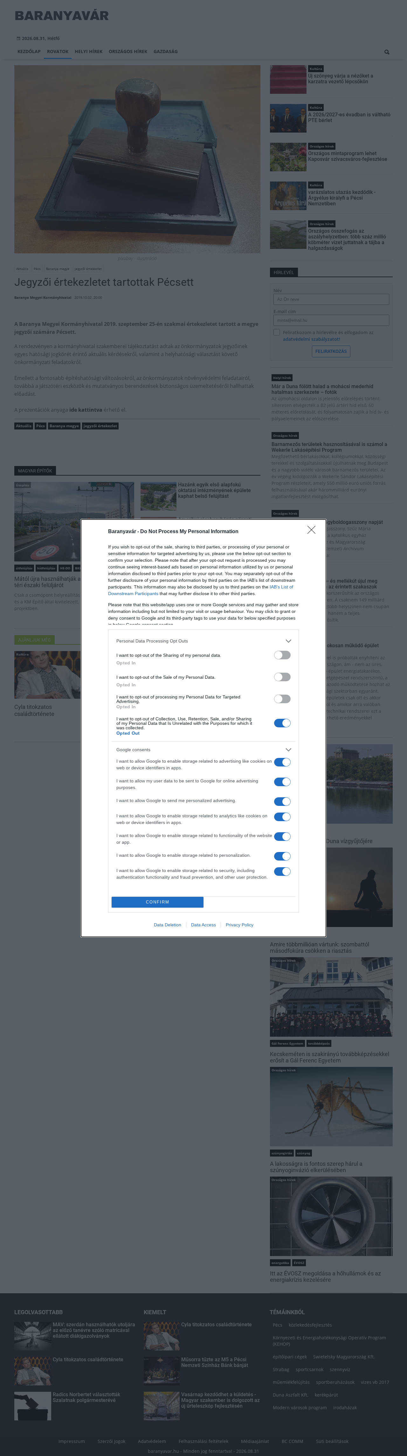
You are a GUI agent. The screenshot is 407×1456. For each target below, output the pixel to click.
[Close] (313, 532)
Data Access (203, 924)
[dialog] (203, 728)
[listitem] (203, 641)
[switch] (282, 655)
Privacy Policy (239, 924)
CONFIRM (157, 902)
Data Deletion (167, 924)
